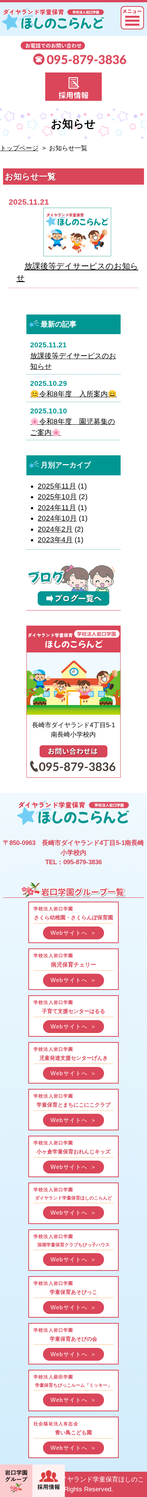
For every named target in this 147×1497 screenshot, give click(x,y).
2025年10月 (57, 497)
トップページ (19, 148)
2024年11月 (57, 508)
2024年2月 (55, 529)
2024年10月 (57, 518)
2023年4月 (55, 540)
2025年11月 (57, 486)
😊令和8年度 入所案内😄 (73, 394)
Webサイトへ (73, 933)
